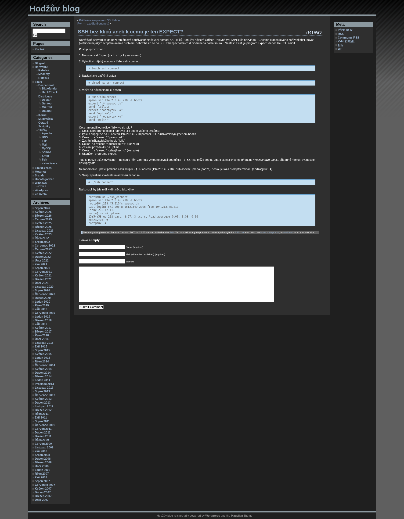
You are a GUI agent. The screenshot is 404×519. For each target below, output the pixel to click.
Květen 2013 (43, 399)
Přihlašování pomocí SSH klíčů (99, 20)
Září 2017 (41, 324)
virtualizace (49, 163)
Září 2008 (41, 451)
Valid (346, 41)
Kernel (42, 115)
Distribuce (45, 96)
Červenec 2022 (45, 245)
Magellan (237, 515)
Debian (46, 99)
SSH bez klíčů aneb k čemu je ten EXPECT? (130, 32)
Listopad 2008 (44, 447)
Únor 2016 (42, 339)
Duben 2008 (43, 458)
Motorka (40, 171)
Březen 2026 (43, 215)
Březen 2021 (43, 279)
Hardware (41, 67)
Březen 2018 (43, 320)
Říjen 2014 (42, 361)
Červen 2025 (43, 219)
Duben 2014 (43, 372)
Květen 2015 (43, 354)
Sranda (39, 175)
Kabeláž (43, 70)
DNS (45, 137)
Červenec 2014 (45, 365)
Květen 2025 (43, 223)
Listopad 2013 (44, 387)
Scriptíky (44, 126)
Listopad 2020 (44, 286)
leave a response (269, 232)
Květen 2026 (43, 212)
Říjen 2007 (42, 473)
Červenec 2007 (45, 485)
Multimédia (45, 119)
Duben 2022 (43, 256)
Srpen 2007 (42, 481)
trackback (288, 232)
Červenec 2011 (45, 425)
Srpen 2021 (42, 268)
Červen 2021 (43, 271)
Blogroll (40, 63)
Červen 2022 (43, 249)
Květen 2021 (43, 275)
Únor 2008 (42, 466)
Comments (348, 37)
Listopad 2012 (44, 406)
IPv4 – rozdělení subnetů (93, 23)
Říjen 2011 (42, 413)
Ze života (41, 194)
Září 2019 (41, 309)
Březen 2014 (43, 376)
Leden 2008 (42, 470)
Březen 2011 (43, 436)
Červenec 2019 (45, 313)
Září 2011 (41, 417)
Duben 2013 (43, 402)
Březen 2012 (43, 410)
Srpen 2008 (42, 455)
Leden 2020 (42, 301)
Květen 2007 (43, 488)
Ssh (44, 159)
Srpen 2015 (42, 350)
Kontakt (40, 49)
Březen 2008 (43, 462)
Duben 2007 (43, 492)
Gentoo (46, 103)
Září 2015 (41, 346)
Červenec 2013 (45, 395)
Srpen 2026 (42, 208)
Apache (47, 133)
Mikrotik (47, 107)
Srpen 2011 (42, 421)
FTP (44, 141)
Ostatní (43, 122)
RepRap (43, 77)
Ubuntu (46, 111)
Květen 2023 (43, 234)
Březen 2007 (43, 496)
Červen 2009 (43, 443)
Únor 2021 (42, 283)
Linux (38, 82)
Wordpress (212, 515)
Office (42, 186)
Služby (42, 130)
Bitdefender (50, 88)
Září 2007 (41, 477)
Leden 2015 (42, 357)
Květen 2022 (43, 253)
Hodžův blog (54, 8)
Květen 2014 (43, 369)
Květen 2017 (43, 327)
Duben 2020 (43, 298)
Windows (41, 183)
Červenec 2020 (45, 294)
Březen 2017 (43, 331)
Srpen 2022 (42, 241)
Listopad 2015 (44, 342)
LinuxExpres (43, 168)
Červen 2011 (43, 428)
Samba (46, 152)
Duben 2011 (42, 432)
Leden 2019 (42, 316)
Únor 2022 (42, 260)
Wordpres (41, 190)
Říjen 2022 (42, 238)
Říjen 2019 (42, 305)
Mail (44, 144)
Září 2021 (41, 264)
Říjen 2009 (42, 440)
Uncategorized (44, 179)
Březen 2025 (43, 227)
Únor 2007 (42, 499)
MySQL (46, 148)
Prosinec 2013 (44, 384)
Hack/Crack (50, 92)
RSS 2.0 (239, 232)
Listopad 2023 (44, 230)
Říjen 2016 (42, 335)
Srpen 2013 (42, 391)
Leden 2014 (42, 380)
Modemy (44, 74)
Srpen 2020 (42, 290)
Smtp (45, 155)
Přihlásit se (345, 30)
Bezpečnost (46, 85)
